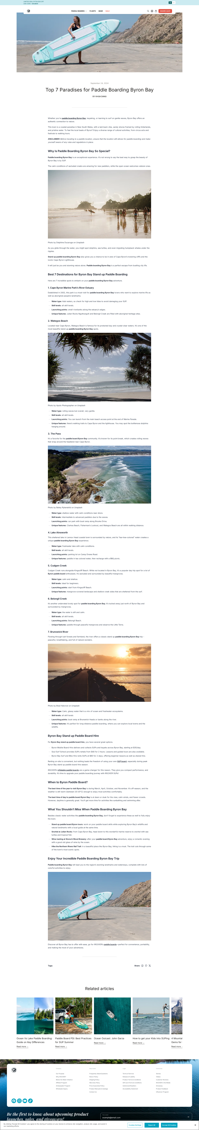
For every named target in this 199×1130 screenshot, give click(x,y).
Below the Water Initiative (64, 1080)
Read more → (22, 1046)
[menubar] (90, 11)
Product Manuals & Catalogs (98, 1089)
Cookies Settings (135, 1125)
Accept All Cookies (169, 1125)
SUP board (122, 761)
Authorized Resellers (129, 1086)
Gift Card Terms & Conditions (132, 1083)
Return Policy (93, 1077)
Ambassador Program (63, 1086)
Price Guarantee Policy (96, 1086)
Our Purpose (60, 1073)
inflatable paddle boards (68, 770)
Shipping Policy (94, 1080)
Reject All (151, 1125)
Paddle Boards (78, 11)
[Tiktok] (30, 1101)
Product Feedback (162, 1089)
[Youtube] (25, 1101)
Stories (158, 1073)
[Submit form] (188, 1116)
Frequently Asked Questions (98, 1073)
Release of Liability (129, 1077)
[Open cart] (156, 11)
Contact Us (93, 1092)
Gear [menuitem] (100, 11)
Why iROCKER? (61, 1077)
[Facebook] (14, 1101)
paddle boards (110, 944)
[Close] (195, 1125)
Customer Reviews (162, 1080)
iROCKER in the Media (163, 1083)
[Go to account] (152, 11)
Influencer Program (162, 1092)
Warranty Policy (94, 1083)
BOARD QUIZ (165, 11)
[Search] (148, 11)
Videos (158, 1077)
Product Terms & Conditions (132, 1080)
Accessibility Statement (130, 1089)
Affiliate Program (61, 1083)
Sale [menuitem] (107, 11)
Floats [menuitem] (93, 11)
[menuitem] (79, 11)
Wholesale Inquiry (62, 1089)
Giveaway (159, 1086)
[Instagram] (19, 1101)
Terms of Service (128, 1073)
